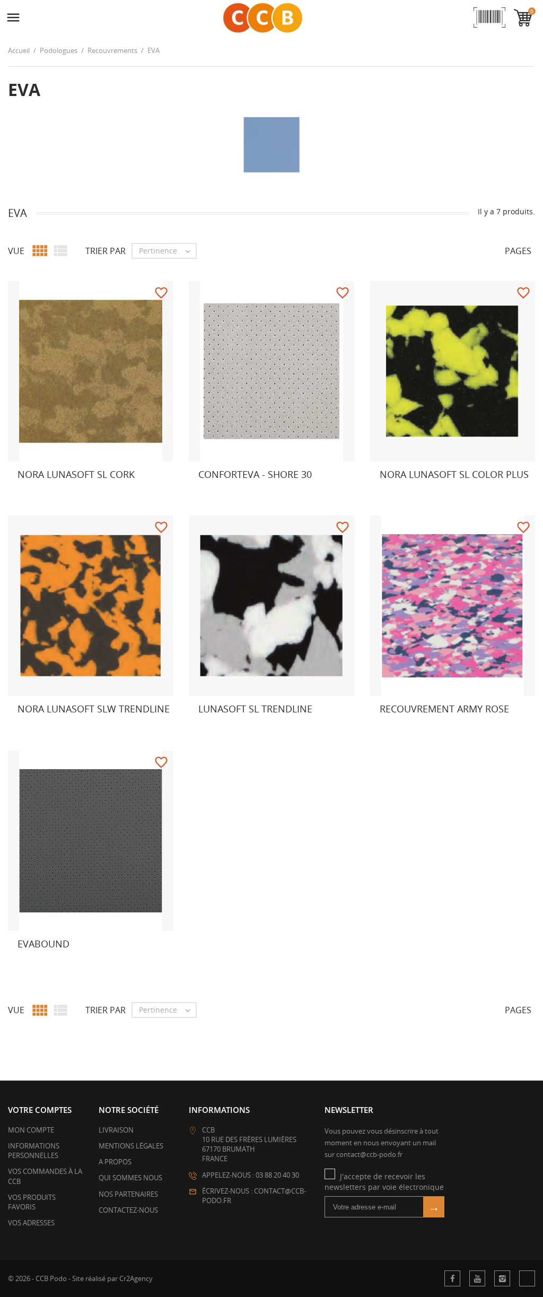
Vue (16, 251)
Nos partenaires (128, 1194)
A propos (115, 1162)
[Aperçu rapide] (185, 494)
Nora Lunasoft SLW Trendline (93, 708)
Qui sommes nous (130, 1177)
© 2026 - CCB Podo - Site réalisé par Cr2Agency (80, 1278)
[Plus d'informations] (27, 494)
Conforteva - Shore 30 (255, 474)
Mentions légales (131, 1146)
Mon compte (31, 1130)
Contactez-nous (128, 1210)
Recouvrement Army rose (444, 708)
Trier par (105, 251)
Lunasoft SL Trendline (255, 708)
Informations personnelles (33, 1150)
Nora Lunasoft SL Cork (76, 474)
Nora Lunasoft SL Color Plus (454, 474)
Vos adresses (31, 1223)
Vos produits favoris (32, 1202)
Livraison (116, 1130)
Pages (518, 251)
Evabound (43, 943)
